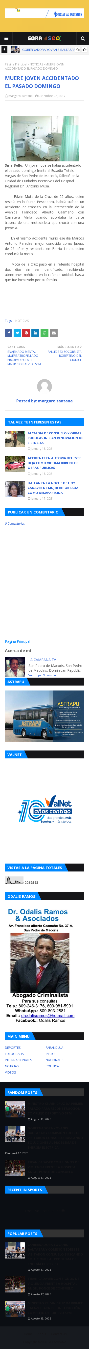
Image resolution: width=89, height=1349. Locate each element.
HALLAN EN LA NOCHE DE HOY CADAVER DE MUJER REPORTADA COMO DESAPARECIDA (53, 488)
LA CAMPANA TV (42, 659)
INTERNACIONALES (18, 1060)
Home (28, 1334)
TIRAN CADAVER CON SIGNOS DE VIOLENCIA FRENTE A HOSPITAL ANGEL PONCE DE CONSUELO (53, 1167)
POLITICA (52, 1066)
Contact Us (59, 1334)
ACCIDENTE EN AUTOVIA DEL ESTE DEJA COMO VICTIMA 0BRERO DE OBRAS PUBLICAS (54, 463)
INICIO (50, 1053)
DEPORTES (13, 1047)
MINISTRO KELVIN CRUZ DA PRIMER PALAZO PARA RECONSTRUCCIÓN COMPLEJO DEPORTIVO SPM (55, 1108)
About (42, 1334)
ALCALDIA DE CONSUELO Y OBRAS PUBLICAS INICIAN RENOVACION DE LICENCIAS (55, 438)
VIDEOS (10, 1072)
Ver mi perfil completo (43, 675)
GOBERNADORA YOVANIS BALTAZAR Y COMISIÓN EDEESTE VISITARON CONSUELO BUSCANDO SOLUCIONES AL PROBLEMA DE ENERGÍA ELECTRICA (55, 1138)
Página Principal (16, 64)
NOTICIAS (36, 64)
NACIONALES (55, 1060)
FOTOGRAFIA (14, 1053)
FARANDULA (54, 1047)
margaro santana (20, 96)
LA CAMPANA (57, 1342)
